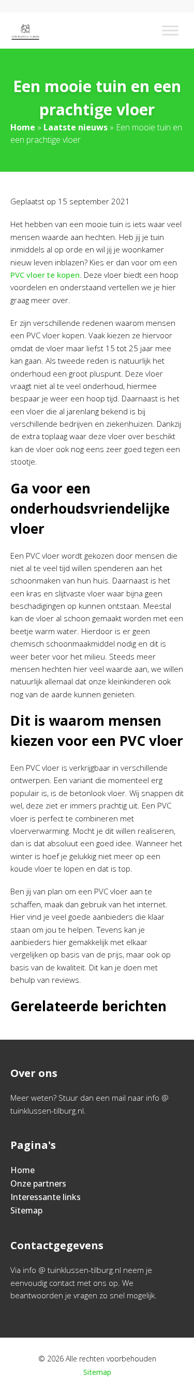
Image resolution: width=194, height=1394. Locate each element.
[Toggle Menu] (170, 30)
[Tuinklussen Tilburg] (25, 30)
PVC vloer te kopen (45, 274)
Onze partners (38, 1183)
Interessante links (45, 1197)
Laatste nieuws (75, 127)
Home (22, 127)
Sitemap (26, 1210)
